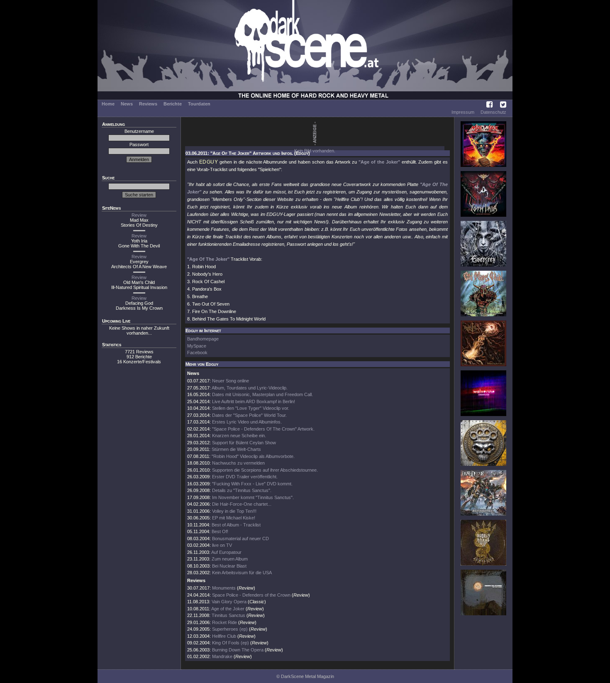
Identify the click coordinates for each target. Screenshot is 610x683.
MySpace (196, 345)
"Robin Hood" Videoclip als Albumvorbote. (253, 456)
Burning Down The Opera (238, 649)
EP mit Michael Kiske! (233, 517)
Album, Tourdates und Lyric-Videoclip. (250, 387)
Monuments (224, 587)
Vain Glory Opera (229, 601)
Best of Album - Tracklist (236, 524)
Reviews (148, 103)
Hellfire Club (224, 636)
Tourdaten (199, 103)
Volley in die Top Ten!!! (234, 511)
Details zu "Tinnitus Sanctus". (241, 490)
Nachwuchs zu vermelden (238, 462)
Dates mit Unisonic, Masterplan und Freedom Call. (262, 394)
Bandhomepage (203, 338)
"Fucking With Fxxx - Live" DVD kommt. (252, 483)
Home (108, 103)
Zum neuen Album (230, 558)
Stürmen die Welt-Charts (236, 449)
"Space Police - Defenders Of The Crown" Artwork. (263, 428)
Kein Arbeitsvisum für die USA (242, 572)
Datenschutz (493, 112)
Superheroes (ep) (230, 629)
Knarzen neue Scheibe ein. (239, 435)
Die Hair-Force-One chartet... (241, 504)
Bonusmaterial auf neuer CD (240, 538)
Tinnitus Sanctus (228, 615)
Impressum (462, 112)
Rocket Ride (224, 622)
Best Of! (220, 531)
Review (139, 215)
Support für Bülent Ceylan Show (244, 442)
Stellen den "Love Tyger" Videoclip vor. (250, 408)
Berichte (172, 103)
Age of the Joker (227, 608)
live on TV (222, 545)
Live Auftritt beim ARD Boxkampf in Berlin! (253, 401)
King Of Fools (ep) (230, 642)
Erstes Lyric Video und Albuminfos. (247, 421)
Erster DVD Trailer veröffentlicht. (245, 476)
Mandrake (222, 656)
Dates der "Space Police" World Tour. (249, 415)
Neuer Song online (230, 380)
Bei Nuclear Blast (229, 565)
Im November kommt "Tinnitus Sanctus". (253, 497)
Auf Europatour (226, 552)
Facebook (197, 352)
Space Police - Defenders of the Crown (252, 594)
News (127, 103)
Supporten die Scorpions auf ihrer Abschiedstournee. (265, 470)
